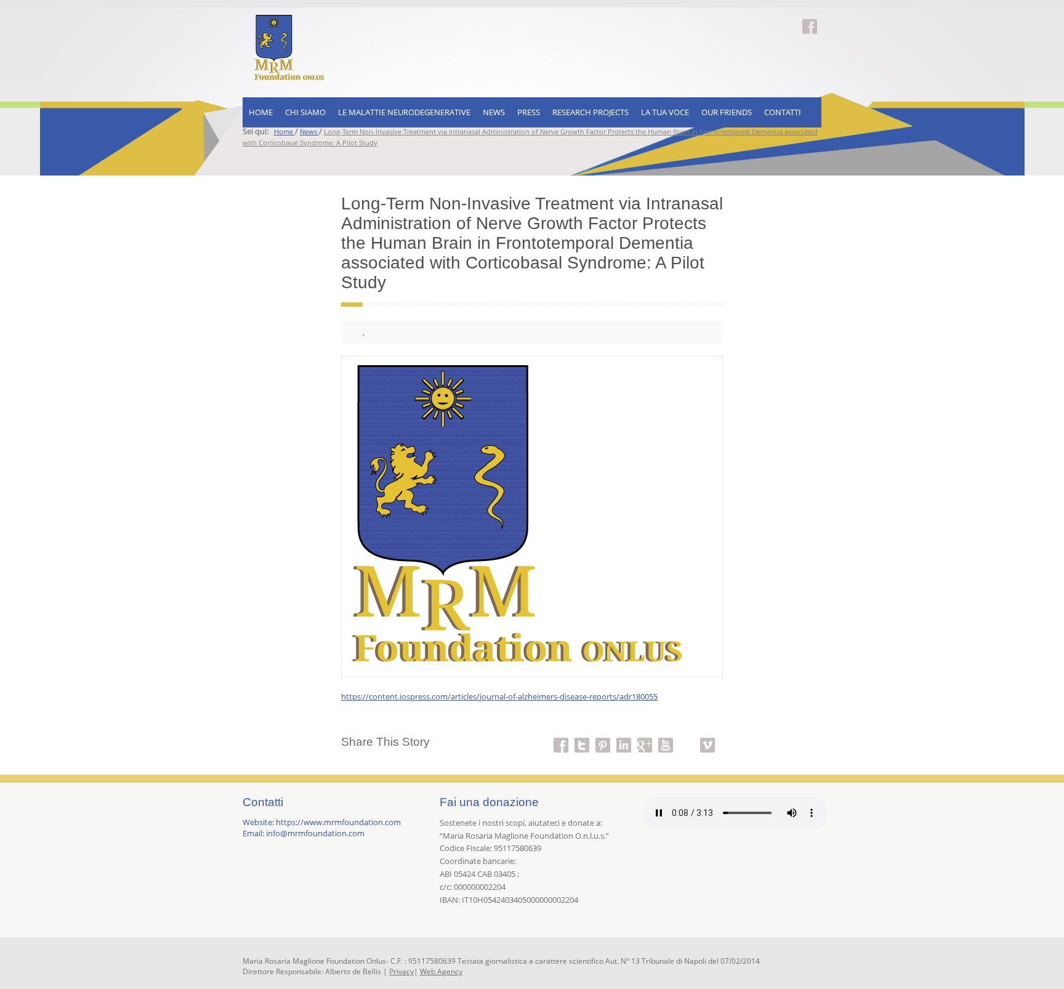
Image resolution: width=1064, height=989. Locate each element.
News (494, 112)
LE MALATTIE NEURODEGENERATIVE (404, 112)
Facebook (809, 19)
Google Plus (644, 738)
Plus (686, 738)
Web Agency (441, 971)
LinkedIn (623, 738)
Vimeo (707, 738)
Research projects (590, 112)
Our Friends (726, 112)
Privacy (401, 971)
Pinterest (602, 738)
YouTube (665, 738)
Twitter (581, 738)
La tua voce (665, 112)
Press (528, 112)
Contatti (782, 112)
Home (261, 112)
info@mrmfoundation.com (315, 833)
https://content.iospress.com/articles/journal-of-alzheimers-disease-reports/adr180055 (499, 696)
